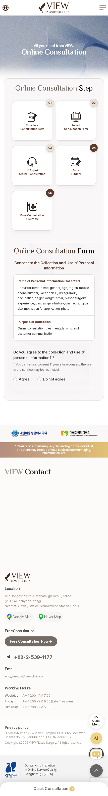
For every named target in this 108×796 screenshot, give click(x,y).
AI (96, 738)
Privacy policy (17, 727)
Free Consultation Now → (31, 641)
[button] (96, 754)
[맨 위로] (96, 770)
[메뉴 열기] (102, 7)
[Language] (5, 7)
